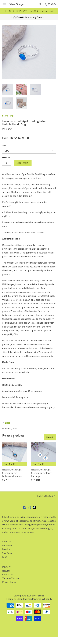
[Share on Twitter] (15, 137)
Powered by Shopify (42, 598)
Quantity (6, 157)
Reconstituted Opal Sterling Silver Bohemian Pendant (12, 473)
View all (49, 437)
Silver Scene (38, 595)
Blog (4, 556)
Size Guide (7, 553)
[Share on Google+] (23, 137)
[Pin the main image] (19, 137)
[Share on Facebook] (12, 137)
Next (15, 428)
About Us (6, 541)
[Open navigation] (4, 4)
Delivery (6, 566)
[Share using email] (28, 137)
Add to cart (23, 162)
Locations (7, 545)
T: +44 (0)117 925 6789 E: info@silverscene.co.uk (29, 10)
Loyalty (6, 549)
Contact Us (8, 574)
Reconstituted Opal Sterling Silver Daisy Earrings (41, 473)
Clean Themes (24, 598)
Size (4, 145)
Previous (6, 428)
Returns (6, 570)
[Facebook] (24, 507)
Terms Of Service (10, 578)
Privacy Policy (9, 582)
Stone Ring (8, 115)
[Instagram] (29, 507)
